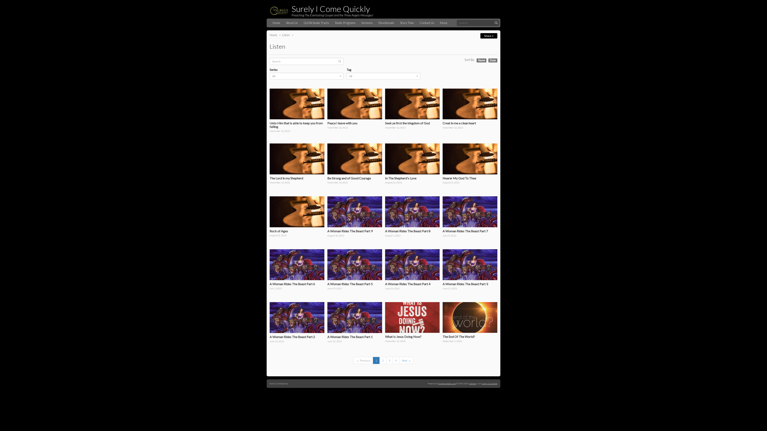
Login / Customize (489, 383)
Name (481, 60)
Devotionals (386, 23)
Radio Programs (345, 23)
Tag (349, 69)
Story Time (407, 23)
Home (276, 23)
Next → (406, 360)
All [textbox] (273, 76)
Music (444, 23)
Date (493, 60)
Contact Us (427, 23)
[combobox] (307, 76)
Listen (286, 35)
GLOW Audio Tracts (316, 23)
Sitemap (472, 383)
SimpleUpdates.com (447, 383)
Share (488, 36)
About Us (292, 23)
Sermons (367, 23)
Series (274, 69)
